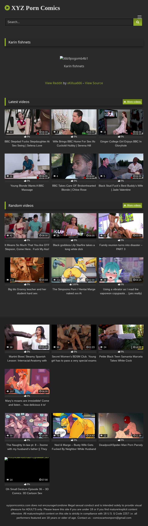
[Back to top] (136, 514)
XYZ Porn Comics (35, 7)
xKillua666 (74, 83)
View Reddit (53, 83)
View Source (94, 83)
